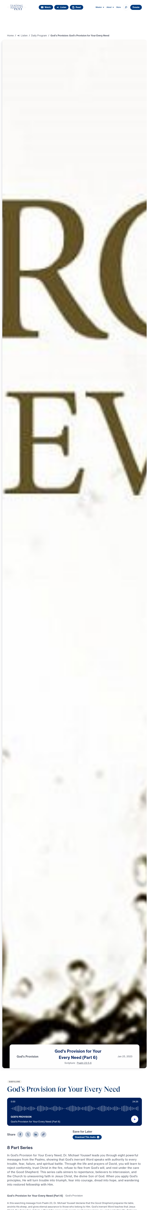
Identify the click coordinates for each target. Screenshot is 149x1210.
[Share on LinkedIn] (36, 1134)
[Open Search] (126, 7)
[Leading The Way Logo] (16, 7)
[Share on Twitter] (28, 1134)
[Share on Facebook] (20, 1134)
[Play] (134, 1119)
